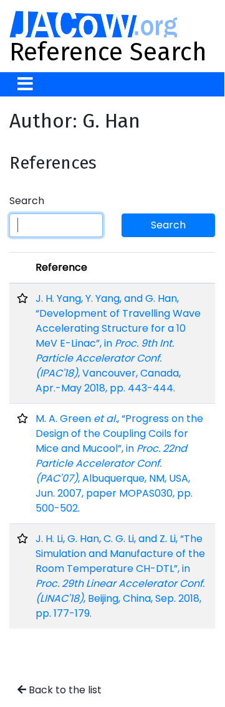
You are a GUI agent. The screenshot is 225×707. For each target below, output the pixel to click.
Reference (61, 267)
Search (26, 201)
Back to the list (64, 690)
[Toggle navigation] (25, 84)
